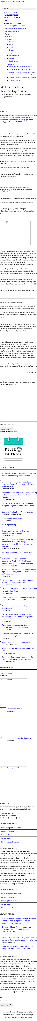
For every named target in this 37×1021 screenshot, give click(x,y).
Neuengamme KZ (14, 767)
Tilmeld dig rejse (11, 15)
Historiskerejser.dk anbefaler (10, 842)
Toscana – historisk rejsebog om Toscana (22, 72)
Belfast (11, 45)
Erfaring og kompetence (9, 831)
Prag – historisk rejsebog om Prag (20, 69)
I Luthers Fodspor (14, 80)
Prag (10, 53)
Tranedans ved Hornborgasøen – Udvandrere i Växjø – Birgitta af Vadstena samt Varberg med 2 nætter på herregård (17, 560)
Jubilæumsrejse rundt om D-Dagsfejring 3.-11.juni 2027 (17, 606)
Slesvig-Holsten (14, 56)
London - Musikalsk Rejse (12, 518)
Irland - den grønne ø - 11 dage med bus (17, 642)
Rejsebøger (11, 64)
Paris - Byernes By (9, 524)
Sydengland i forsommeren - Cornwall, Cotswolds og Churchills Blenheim (16, 626)
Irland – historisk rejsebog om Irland (20, 75)
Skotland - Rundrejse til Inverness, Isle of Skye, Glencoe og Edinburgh (17, 634)
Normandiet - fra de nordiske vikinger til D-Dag (18, 649)
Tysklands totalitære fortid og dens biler (17, 552)
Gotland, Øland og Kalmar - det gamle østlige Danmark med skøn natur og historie (19, 598)
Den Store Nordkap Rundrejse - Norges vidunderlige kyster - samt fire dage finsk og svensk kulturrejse (18, 616)
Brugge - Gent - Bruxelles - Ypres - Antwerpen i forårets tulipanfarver (19, 589)
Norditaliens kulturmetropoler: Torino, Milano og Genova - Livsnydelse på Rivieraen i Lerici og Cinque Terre (19, 571)
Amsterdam (12, 42)
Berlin (11, 47)
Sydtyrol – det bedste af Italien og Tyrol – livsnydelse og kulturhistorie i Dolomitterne (18, 504)
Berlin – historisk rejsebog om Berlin (20, 67)
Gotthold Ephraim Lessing (17, 120)
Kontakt (7, 20)
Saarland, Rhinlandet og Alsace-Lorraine (17, 512)
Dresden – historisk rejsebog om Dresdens (22, 78)
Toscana (11, 58)
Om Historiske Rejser (12, 23)
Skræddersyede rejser (12, 31)
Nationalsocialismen (14, 708)
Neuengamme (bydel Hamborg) (19, 738)
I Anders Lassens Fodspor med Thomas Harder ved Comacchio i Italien (17, 581)
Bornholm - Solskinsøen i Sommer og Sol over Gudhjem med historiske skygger (17, 658)
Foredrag (10, 36)
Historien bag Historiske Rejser (15, 26)
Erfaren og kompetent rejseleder (15, 28)
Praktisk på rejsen (12, 18)
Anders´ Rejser (6, 838)
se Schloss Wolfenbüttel (23, 251)
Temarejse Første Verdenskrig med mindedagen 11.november (15, 532)
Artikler (9, 39)
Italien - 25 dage (6, 673)
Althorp (9, 679)
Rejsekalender (10, 12)
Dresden (11, 50)
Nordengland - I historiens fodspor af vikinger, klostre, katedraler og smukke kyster (19, 474)
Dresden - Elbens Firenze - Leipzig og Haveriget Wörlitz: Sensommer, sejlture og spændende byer (18, 484)
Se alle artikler (13, 61)
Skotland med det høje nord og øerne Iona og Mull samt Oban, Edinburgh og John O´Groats (19, 494)
